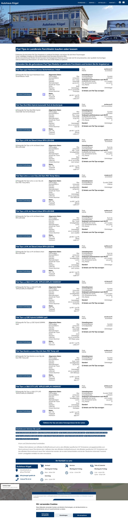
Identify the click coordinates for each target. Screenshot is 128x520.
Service (91, 2)
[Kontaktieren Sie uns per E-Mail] (124, 2)
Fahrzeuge (81, 2)
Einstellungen (63, 515)
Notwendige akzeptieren (45, 514)
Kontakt (112, 2)
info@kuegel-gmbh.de (27, 475)
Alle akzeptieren (82, 515)
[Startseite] (10, 2)
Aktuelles (101, 2)
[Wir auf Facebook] (120, 2)
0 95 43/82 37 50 (25, 479)
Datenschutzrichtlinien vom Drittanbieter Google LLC (81, 496)
